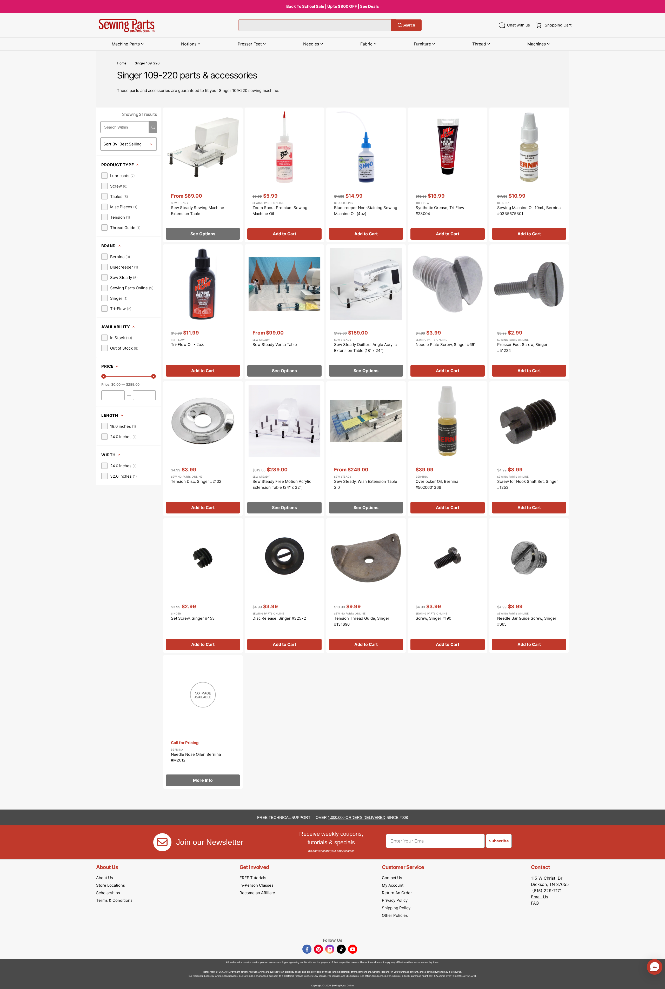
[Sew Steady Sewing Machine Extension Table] (203, 175)
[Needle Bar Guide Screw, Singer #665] (529, 585)
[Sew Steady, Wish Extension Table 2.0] (366, 448)
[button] (553, 25)
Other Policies (395, 915)
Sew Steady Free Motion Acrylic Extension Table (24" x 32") (281, 484)
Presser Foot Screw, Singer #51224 (522, 347)
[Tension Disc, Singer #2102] (203, 448)
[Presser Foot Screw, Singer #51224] (529, 311)
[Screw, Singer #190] (447, 585)
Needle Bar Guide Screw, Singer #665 (526, 621)
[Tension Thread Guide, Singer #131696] (366, 585)
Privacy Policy (395, 900)
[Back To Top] (657, 981)
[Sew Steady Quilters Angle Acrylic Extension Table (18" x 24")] (366, 311)
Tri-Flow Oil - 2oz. (187, 344)
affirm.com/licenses (375, 975)
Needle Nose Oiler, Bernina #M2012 (196, 757)
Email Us (539, 896)
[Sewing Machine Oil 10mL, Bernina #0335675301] (529, 175)
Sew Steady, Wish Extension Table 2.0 (365, 484)
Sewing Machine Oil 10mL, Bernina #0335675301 (529, 210)
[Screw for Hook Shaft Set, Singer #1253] (529, 448)
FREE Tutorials (253, 877)
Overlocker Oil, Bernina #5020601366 (437, 484)
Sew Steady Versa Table (274, 344)
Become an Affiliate (257, 892)
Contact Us (392, 877)
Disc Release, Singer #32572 (279, 618)
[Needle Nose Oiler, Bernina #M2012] (203, 722)
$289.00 (132, 384)
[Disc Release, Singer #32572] (284, 585)
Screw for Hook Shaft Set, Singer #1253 (527, 484)
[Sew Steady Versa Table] (284, 311)
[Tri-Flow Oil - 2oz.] (203, 311)
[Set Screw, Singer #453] (203, 585)
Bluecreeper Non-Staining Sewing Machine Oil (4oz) (365, 210)
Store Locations (110, 885)
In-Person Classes (257, 885)
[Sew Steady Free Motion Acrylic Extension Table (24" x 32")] (284, 448)
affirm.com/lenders (361, 971)
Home (122, 63)
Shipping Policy (396, 907)
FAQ (535, 903)
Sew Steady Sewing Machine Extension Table (197, 210)
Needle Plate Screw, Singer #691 (446, 344)
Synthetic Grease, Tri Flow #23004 (440, 210)
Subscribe (499, 841)
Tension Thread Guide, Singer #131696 (361, 621)
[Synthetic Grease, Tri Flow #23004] (447, 175)
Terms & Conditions (114, 900)
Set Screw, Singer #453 (193, 618)
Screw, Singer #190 (433, 618)
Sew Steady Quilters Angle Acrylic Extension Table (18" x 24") (365, 347)
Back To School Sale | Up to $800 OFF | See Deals (332, 6)
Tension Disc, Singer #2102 (196, 481)
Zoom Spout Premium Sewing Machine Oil (279, 210)
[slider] (103, 376)
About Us (104, 877)
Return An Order (397, 892)
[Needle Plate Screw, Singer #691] (447, 311)
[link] (118, 175)
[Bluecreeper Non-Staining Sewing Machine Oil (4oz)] (366, 175)
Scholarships (108, 892)
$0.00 (116, 384)
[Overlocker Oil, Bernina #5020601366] (447, 448)
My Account (392, 885)
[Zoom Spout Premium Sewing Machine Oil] (284, 175)
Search (408, 25)
